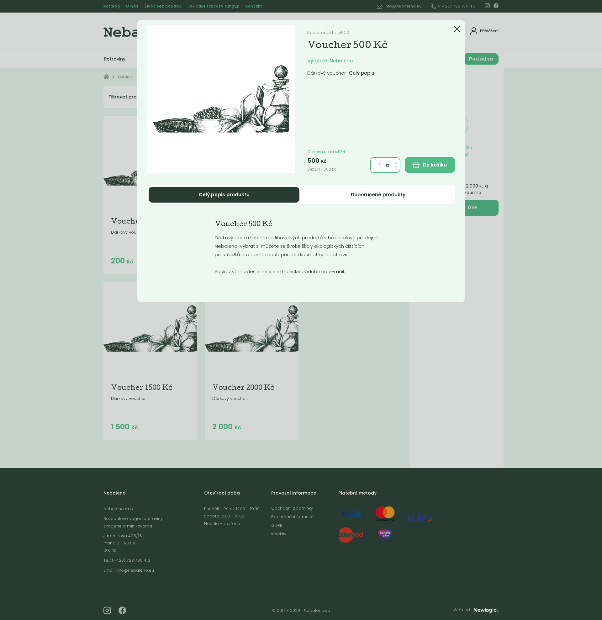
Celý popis (361, 73)
